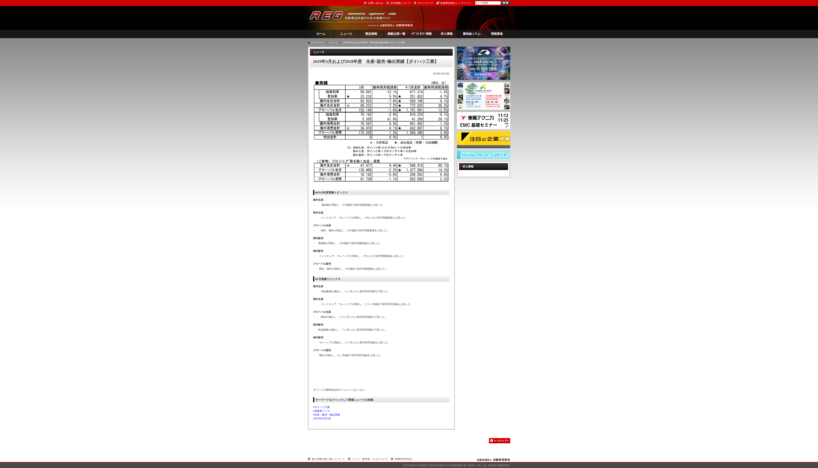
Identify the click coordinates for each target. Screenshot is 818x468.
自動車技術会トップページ (455, 2)
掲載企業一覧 (396, 33)
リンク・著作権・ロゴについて (370, 459)
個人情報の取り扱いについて (328, 459)
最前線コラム (472, 33)
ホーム (321, 33)
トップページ (317, 42)
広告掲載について (400, 2)
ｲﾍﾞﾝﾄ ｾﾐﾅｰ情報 (422, 33)
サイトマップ (425, 2)
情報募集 (497, 33)
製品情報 (371, 33)
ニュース (346, 33)
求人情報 (447, 33)
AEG (355, 18)
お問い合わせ (375, 2)
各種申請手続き (404, 459)
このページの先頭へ (499, 440)
